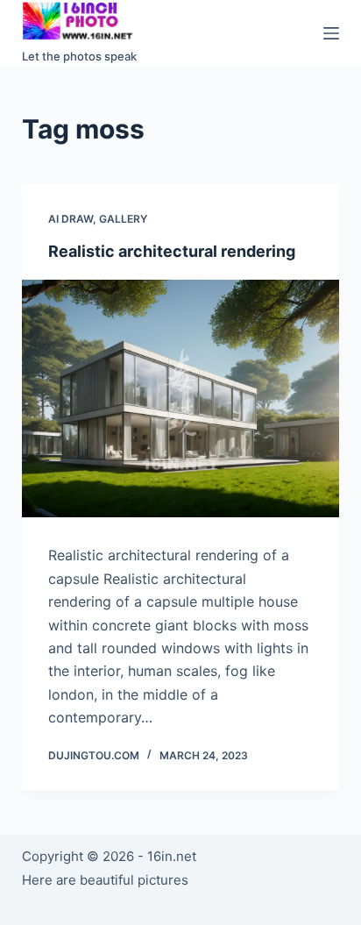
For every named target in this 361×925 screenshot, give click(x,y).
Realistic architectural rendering (171, 251)
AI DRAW (70, 218)
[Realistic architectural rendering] (181, 399)
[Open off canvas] (331, 33)
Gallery (123, 218)
